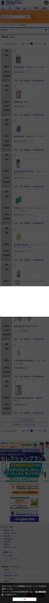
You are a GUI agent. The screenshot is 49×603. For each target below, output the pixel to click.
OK (24, 599)
